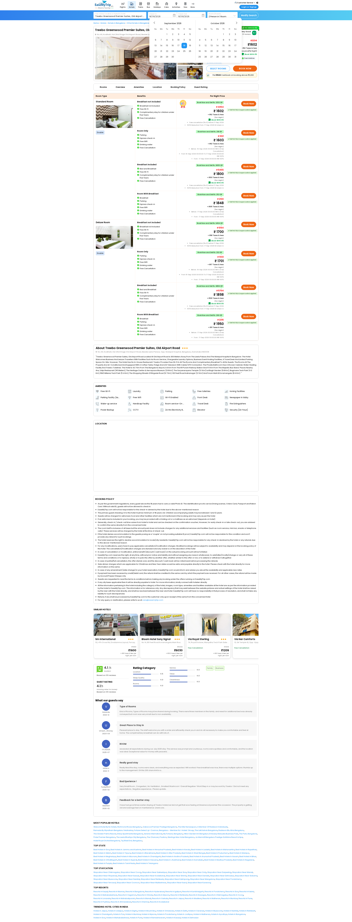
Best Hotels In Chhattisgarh (105, 860)
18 (184, 45)
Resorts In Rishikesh (179, 895)
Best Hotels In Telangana (147, 863)
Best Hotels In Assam (229, 856)
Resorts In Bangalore (135, 891)
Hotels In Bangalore (236, 914)
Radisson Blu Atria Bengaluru (231, 830)
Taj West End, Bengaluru (131, 840)
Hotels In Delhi (181, 910)
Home (96, 23)
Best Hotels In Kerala (181, 849)
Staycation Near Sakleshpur (154, 872)
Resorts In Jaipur (176, 898)
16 (173, 45)
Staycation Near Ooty (196, 872)
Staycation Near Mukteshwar (153, 882)
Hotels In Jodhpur (185, 914)
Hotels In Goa (99, 917)
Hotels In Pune (136, 917)
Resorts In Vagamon (127, 895)
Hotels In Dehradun (190, 917)
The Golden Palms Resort (105, 833)
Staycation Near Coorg (131, 872)
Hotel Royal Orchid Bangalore (107, 840)
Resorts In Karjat (101, 891)
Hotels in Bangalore (116, 23)
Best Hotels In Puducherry (217, 853)
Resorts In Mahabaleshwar (105, 895)
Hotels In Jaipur (100, 910)
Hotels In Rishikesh (247, 910)
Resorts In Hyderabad (154, 891)
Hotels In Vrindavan (165, 910)
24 (178, 51)
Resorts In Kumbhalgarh (193, 891)
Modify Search (249, 15)
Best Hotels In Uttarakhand (143, 853)
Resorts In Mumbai (229, 898)
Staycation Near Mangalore (202, 879)
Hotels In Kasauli (173, 917)
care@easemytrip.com (152, 600)
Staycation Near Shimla (176, 875)
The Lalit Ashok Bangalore (206, 830)
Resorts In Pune (245, 898)
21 (161, 51)
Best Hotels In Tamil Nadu (124, 863)
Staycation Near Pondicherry (228, 879)
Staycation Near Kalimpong (177, 879)
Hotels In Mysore (149, 914)
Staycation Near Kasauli (128, 875)
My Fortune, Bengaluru (173, 833)
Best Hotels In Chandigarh (149, 856)
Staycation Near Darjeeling (219, 872)
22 (167, 51)
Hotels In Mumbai (133, 914)
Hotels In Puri (118, 914)
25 (184, 51)
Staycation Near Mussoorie (106, 879)
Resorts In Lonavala (102, 898)
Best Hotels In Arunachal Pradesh (204, 856)
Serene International (153, 833)
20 (155, 51)
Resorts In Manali (143, 898)
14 (161, 45)
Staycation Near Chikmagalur (107, 872)
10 (178, 39)
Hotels (103, 23)
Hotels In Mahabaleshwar (117, 917)
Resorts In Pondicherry (215, 891)
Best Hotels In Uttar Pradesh (168, 853)
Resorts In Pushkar (102, 902)
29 (167, 56)
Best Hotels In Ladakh (200, 849)
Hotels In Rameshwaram (154, 917)
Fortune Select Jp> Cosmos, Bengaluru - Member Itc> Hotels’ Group (164, 830)
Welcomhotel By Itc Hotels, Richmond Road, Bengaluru (118, 827)
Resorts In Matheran (211, 898)
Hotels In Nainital (231, 910)
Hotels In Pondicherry (166, 914)
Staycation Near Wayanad (105, 875)
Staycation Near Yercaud (105, 882)
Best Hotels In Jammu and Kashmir (126, 849)
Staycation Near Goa (177, 872)
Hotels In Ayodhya (219, 914)
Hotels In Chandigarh (103, 914)
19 (190, 45)
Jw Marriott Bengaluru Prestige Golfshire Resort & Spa (219, 837)
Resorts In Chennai (140, 902)
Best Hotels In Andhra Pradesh (175, 856)
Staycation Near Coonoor (128, 882)
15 (167, 45)
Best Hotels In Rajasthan (246, 849)
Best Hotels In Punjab (103, 863)
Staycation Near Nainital (129, 879)
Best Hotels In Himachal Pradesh (156, 849)
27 (155, 56)
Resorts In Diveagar (197, 895)
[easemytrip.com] (104, 7)
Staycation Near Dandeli (198, 875)
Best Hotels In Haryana (148, 860)
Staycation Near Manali (242, 872)
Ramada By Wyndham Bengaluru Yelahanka (113, 830)
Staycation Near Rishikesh (152, 879)
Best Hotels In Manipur (239, 853)
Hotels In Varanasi (196, 910)
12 (190, 39)
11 (184, 39)
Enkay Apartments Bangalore (130, 833)
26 (190, 51)
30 (172, 56)
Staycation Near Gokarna (246, 875)
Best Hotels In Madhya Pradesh (218, 860)
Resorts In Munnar (117, 891)
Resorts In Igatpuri (173, 891)
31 (235, 56)
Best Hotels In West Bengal (193, 853)
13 (155, 45)
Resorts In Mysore (162, 895)
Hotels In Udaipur (115, 910)
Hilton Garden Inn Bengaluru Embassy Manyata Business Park (211, 833)
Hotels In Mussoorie (214, 910)
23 (173, 51)
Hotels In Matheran (201, 914)
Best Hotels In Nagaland (243, 860)
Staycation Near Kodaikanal (152, 875)
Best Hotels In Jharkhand (170, 860)
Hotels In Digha (130, 910)
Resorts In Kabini (246, 891)
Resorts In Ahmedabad (121, 902)
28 (161, 56)
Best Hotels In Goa (102, 849)
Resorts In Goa (232, 891)
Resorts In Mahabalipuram (123, 898)
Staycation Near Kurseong (199, 882)
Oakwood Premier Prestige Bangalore (160, 827)
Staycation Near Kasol (177, 882)
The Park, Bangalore (248, 833)
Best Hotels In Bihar (247, 856)
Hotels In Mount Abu (147, 910)
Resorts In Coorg (236, 895)
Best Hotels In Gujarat (127, 860)
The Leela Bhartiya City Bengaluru (131, 837)
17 (178, 45)
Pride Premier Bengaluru (104, 837)
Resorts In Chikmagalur (217, 895)
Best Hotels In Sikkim (102, 853)
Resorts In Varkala (160, 898)
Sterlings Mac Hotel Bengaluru (181, 837)
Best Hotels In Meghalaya (105, 856)
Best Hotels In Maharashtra (223, 849)
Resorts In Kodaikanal (159, 902)
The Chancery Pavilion (157, 837)
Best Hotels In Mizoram (127, 856)
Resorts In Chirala (145, 895)
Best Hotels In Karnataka (192, 860)
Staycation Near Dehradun (222, 875)
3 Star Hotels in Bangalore (138, 23)
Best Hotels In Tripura (121, 853)
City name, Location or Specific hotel (110, 14)
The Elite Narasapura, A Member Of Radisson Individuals (203, 827)
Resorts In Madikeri (193, 898)
